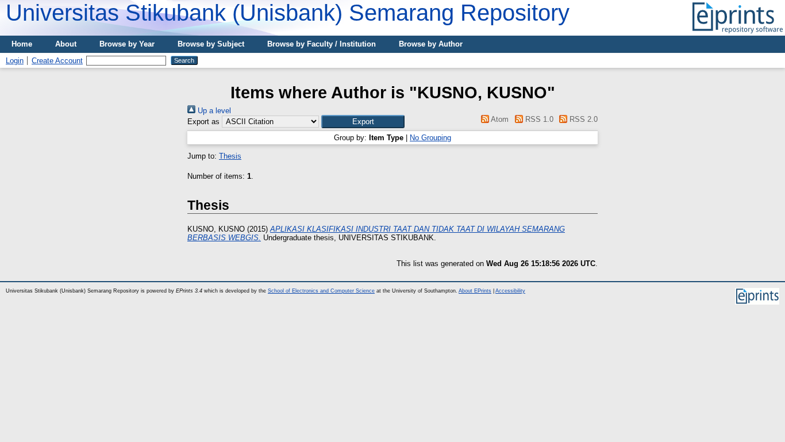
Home (21, 44)
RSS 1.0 (538, 119)
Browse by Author (431, 44)
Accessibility (510, 291)
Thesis (230, 156)
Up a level (213, 110)
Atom (499, 119)
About (65, 44)
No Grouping (430, 137)
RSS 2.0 (582, 119)
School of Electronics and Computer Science (321, 291)
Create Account (57, 60)
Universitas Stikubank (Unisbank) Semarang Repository (287, 12)
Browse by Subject (211, 44)
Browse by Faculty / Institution (321, 44)
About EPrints (475, 291)
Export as (203, 121)
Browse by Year (127, 44)
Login (15, 60)
